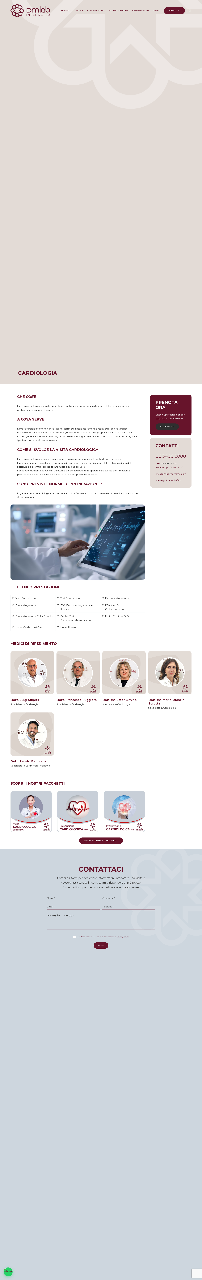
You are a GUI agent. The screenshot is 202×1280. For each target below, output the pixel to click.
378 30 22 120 (175, 467)
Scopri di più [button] (167, 427)
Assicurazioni (95, 10)
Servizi (65, 10)
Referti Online (140, 10)
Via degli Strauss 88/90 (168, 480)
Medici (79, 10)
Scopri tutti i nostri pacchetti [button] (101, 841)
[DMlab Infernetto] (30, 10)
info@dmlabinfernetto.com (171, 473)
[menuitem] (66, 10)
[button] (190, 10)
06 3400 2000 (171, 456)
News (156, 10)
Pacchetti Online (118, 10)
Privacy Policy (123, 937)
